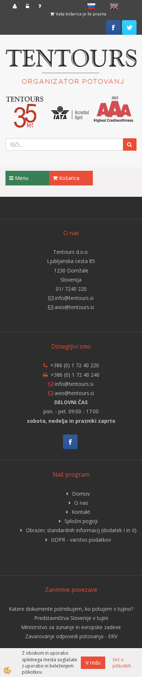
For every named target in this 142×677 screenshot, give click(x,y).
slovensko (91, 6)
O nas (81, 502)
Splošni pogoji (81, 521)
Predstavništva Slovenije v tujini (71, 617)
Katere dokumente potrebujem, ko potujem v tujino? (71, 608)
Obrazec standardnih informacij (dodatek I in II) (81, 530)
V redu (93, 662)
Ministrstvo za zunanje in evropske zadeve (71, 627)
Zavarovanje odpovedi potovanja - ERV (71, 636)
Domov (81, 493)
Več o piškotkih (122, 663)
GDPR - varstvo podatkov (81, 539)
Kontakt (81, 511)
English (114, 6)
